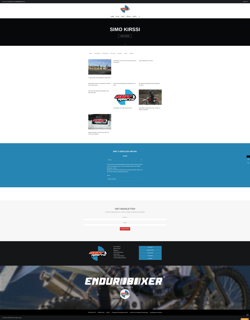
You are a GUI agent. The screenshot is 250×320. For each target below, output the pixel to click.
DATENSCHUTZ (92, 312)
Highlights (119, 53)
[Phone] (248, 163)
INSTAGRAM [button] (150, 252)
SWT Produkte (105, 53)
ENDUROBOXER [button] (150, 250)
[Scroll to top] (247, 314)
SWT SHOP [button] (150, 247)
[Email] (248, 159)
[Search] (125, 160)
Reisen (90, 53)
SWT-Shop (10, 1)
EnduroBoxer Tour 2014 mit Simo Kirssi (123, 108)
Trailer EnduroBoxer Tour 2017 (146, 60)
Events (125, 53)
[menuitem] (245, 1)
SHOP (122, 16)
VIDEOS (128, 16)
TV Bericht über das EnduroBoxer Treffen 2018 (99, 77)
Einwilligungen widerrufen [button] (156, 312)
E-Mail (125, 222)
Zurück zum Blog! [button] (125, 36)
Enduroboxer (97, 53)
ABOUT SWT (245, 1)
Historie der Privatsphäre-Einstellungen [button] (139, 312)
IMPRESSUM (101, 312)
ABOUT (135, 16)
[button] (139, 16)
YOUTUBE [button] (150, 258)
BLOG (117, 16)
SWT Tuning (113, 53)
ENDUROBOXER (18, 1)
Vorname (125, 217)
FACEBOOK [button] (150, 255)
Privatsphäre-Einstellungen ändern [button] (120, 312)
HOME (112, 16)
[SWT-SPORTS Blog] (125, 9)
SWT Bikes (131, 53)
